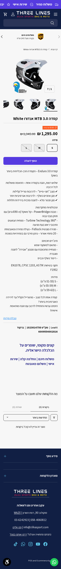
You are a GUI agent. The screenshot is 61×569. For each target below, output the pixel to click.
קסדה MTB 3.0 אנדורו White (35, 49)
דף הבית (54, 49)
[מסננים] (54, 417)
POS (30, 560)
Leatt (54, 327)
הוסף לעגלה (30, 160)
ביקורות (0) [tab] (44, 407)
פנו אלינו (17, 527)
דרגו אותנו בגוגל (18, 534)
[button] (5, 14)
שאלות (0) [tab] (17, 407)
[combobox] (30, 23)
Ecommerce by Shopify (47, 560)
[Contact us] (54, 562)
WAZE (17, 513)
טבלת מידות (9, 318)
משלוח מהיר (44, 4)
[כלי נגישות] (7, 562)
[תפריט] (55, 14)
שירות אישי (20, 4)
